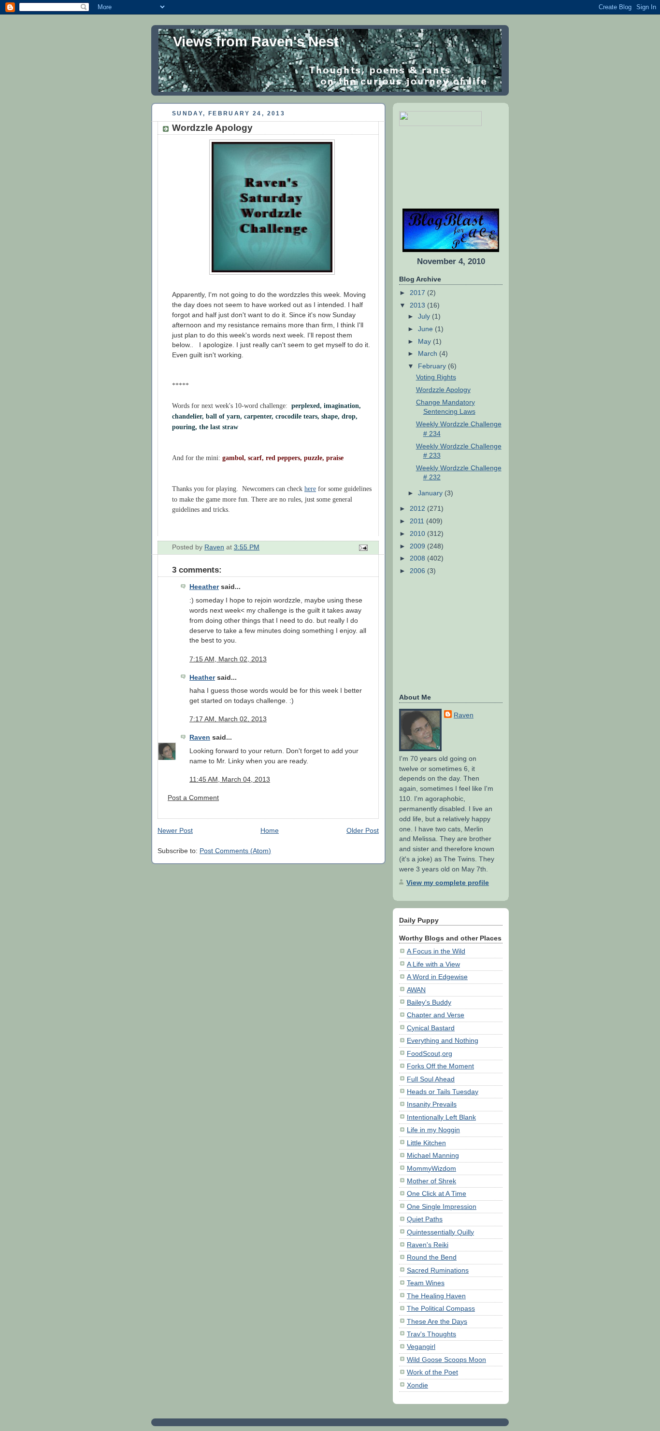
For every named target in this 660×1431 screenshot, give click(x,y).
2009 (418, 546)
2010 (418, 533)
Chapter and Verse (435, 1015)
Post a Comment (193, 797)
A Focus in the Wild (436, 951)
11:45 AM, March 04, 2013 (229, 779)
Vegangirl (421, 1346)
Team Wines (426, 1283)
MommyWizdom (431, 1168)
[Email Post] (363, 547)
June (426, 329)
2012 (418, 508)
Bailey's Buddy (429, 1002)
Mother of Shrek (431, 1181)
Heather (202, 677)
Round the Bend (432, 1257)
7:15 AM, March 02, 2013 (228, 659)
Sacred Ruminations (438, 1270)
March (428, 353)
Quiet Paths (425, 1219)
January (431, 493)
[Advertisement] (429, 167)
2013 (418, 305)
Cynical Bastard (431, 1028)
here (310, 488)
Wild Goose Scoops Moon (446, 1359)
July (425, 316)
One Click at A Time (436, 1193)
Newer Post (175, 830)
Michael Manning (433, 1155)
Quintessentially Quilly (440, 1232)
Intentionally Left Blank (441, 1117)
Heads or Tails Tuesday (442, 1091)
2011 (418, 521)
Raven (199, 737)
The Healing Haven (436, 1296)
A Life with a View (433, 964)
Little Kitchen (426, 1143)
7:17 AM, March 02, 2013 (228, 719)
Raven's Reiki (427, 1245)
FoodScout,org (429, 1053)
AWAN (416, 990)
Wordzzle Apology (443, 389)
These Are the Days (437, 1321)
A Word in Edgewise (437, 977)
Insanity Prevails (432, 1104)
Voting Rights (436, 377)
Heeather (204, 586)
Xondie (417, 1385)
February (433, 366)
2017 (418, 292)
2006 (418, 571)
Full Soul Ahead (431, 1079)
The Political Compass (441, 1308)
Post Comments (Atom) (235, 851)
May (425, 341)
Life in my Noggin (433, 1130)
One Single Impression (441, 1206)
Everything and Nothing (442, 1040)
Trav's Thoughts (431, 1334)
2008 (418, 558)
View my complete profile (447, 882)
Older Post (362, 830)
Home (269, 830)
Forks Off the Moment (440, 1066)
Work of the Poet (432, 1372)
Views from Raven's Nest (256, 41)
